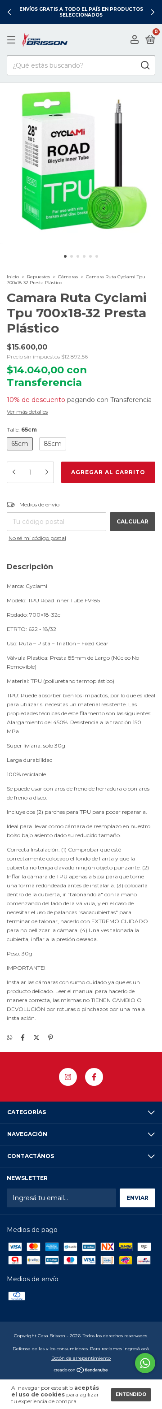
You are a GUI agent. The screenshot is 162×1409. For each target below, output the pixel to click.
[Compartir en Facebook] (23, 1037)
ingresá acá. (136, 1349)
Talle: (22, 429)
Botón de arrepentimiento (81, 1358)
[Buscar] (144, 65)
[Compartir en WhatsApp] (9, 1037)
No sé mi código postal (37, 538)
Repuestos (38, 277)
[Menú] (13, 40)
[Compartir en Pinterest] (50, 1037)
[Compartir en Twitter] (36, 1037)
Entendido (131, 1394)
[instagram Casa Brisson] (68, 1077)
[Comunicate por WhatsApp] (145, 1363)
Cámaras (68, 277)
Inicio (13, 277)
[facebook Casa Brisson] (94, 1077)
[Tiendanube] (81, 1371)
